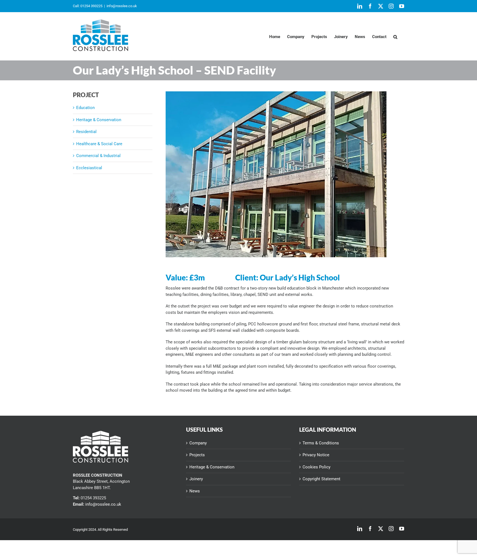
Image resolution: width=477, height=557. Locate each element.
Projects (197, 454)
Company (198, 443)
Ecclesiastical (89, 167)
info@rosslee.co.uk (122, 6)
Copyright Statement (321, 478)
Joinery (196, 478)
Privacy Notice (316, 454)
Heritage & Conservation (98, 119)
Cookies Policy (316, 467)
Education (85, 107)
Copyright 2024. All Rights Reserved (100, 529)
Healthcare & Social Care (99, 143)
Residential (86, 131)
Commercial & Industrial (98, 155)
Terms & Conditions (321, 443)
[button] (395, 36)
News (194, 491)
